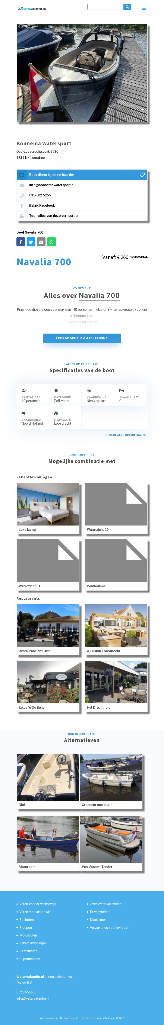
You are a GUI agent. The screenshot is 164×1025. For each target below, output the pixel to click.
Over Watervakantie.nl (106, 904)
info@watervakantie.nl (32, 998)
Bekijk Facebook (42, 205)
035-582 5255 (40, 195)
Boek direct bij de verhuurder (51, 175)
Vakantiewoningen (33, 943)
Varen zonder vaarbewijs (37, 904)
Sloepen (25, 928)
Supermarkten (29, 959)
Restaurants (28, 951)
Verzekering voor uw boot (109, 928)
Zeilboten (26, 920)
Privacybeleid (100, 912)
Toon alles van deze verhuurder (54, 216)
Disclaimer (98, 920)
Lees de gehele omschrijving (82, 338)
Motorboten (28, 935)
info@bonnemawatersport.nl (51, 185)
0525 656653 (26, 992)
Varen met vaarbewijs (35, 912)
